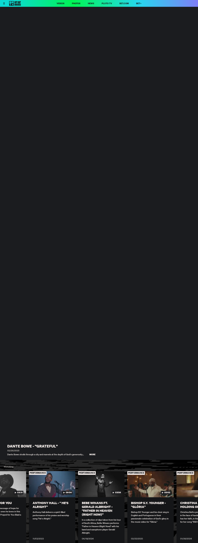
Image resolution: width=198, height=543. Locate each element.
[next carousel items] (192, 490)
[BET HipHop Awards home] (15, 4)
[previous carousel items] (5, 490)
